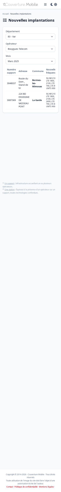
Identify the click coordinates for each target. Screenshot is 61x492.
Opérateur (11, 43)
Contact (9, 486)
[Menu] (45, 4)
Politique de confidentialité (26, 486)
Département (13, 31)
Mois (8, 55)
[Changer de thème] (53, 4)
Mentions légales (46, 486)
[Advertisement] (30, 147)
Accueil (6, 13)
